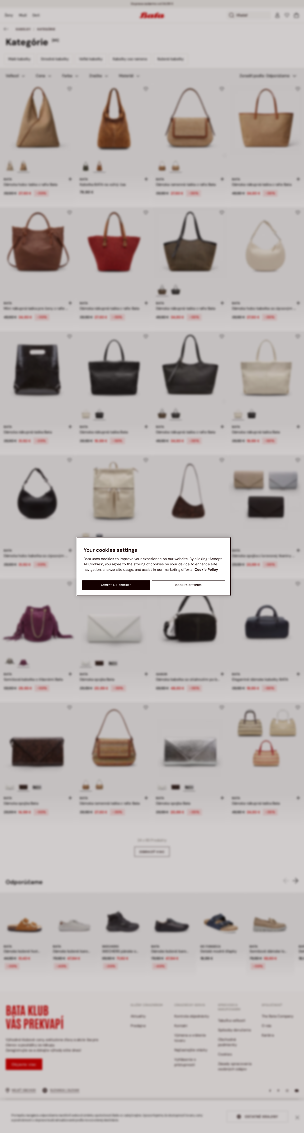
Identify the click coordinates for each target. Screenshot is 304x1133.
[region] (153, 566)
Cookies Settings (188, 585)
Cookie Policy (206, 569)
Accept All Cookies (116, 585)
